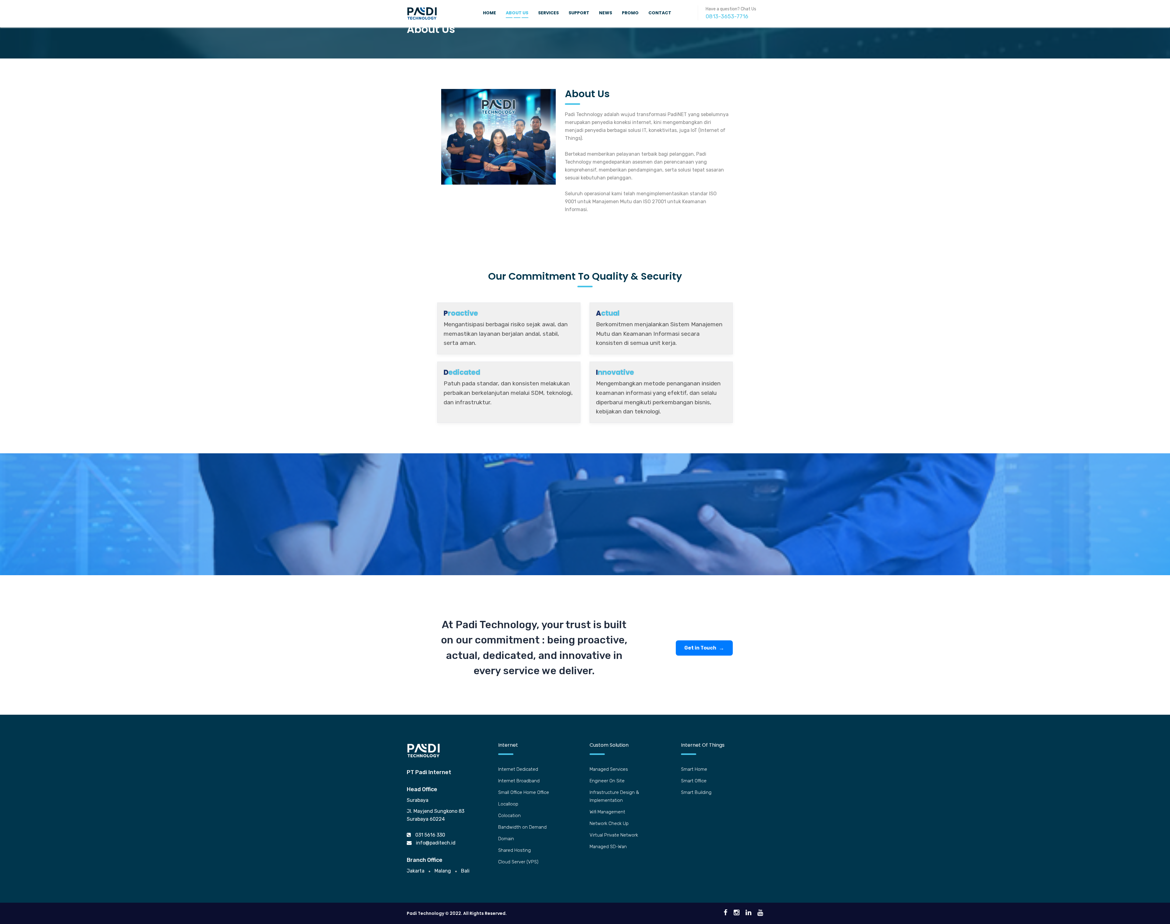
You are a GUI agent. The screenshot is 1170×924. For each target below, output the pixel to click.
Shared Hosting (514, 850)
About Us (517, 13)
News (605, 13)
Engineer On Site (607, 781)
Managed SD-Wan (608, 846)
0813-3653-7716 (727, 16)
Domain (506, 838)
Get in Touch (700, 648)
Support (579, 13)
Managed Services (609, 769)
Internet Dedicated (518, 769)
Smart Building (696, 792)
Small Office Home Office (523, 792)
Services (548, 13)
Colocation (509, 815)
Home (489, 13)
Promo (630, 13)
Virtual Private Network (614, 835)
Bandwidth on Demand (522, 827)
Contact (659, 13)
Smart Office (694, 781)
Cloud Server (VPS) (518, 862)
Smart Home (694, 769)
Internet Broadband (519, 781)
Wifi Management (607, 812)
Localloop (508, 804)
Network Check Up (609, 823)
